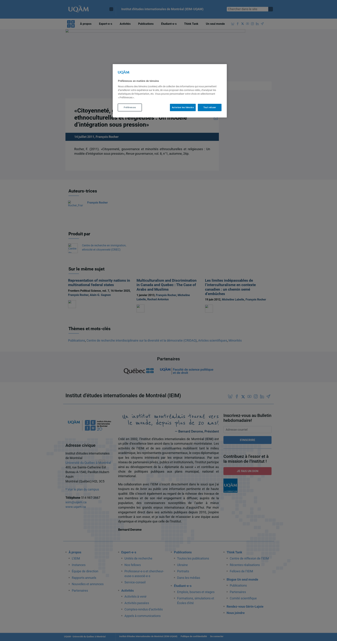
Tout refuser (209, 107)
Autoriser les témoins (183, 107)
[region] (170, 90)
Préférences (130, 107)
